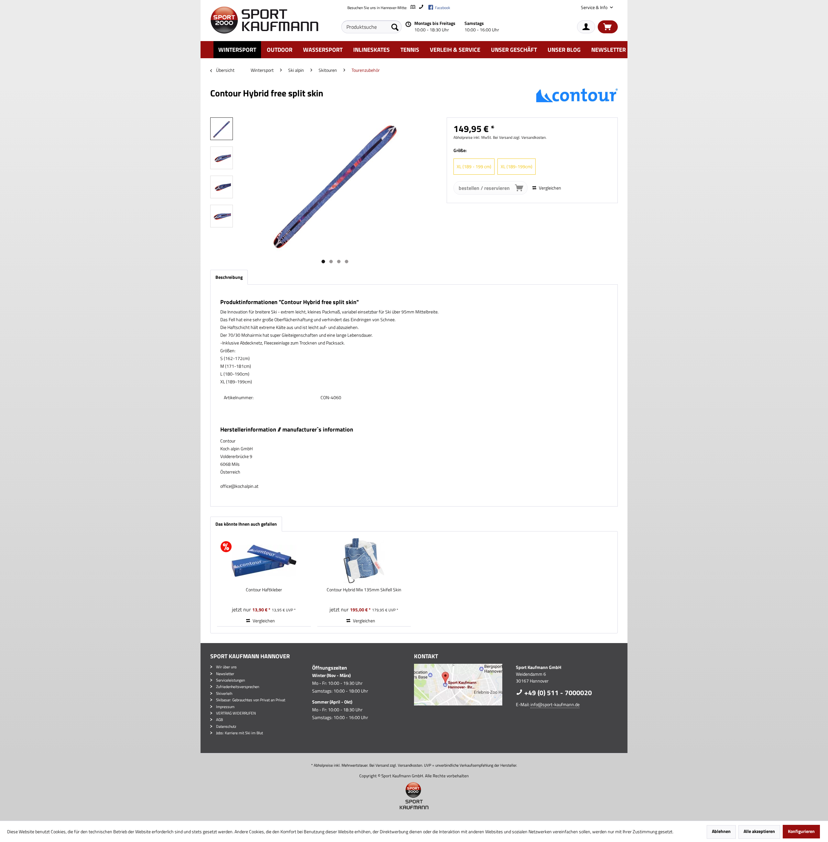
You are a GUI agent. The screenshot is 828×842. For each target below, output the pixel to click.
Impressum (225, 707)
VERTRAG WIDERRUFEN (236, 713)
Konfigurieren (801, 831)
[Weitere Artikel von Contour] (577, 99)
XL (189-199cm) (516, 166)
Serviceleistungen (230, 680)
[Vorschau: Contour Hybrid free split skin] (221, 128)
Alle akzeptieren (759, 831)
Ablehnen (721, 831)
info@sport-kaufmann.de (555, 704)
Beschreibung (229, 277)
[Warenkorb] (608, 26)
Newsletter (225, 674)
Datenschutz (226, 726)
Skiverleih (224, 693)
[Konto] (586, 26)
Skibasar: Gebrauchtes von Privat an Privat (250, 700)
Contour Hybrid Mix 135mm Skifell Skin (364, 589)
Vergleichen (549, 187)
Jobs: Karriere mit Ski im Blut (239, 733)
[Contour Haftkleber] (264, 560)
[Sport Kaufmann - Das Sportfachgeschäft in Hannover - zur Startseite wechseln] (264, 20)
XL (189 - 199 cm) (474, 166)
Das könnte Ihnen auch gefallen (246, 523)
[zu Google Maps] (412, 8)
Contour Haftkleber (264, 589)
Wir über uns (226, 667)
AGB (219, 719)
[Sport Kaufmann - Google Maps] (463, 684)
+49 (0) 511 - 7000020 (557, 692)
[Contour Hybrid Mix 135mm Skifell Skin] (364, 560)
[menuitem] (371, 26)
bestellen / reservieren (484, 188)
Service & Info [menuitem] (594, 7)
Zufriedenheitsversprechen (237, 686)
